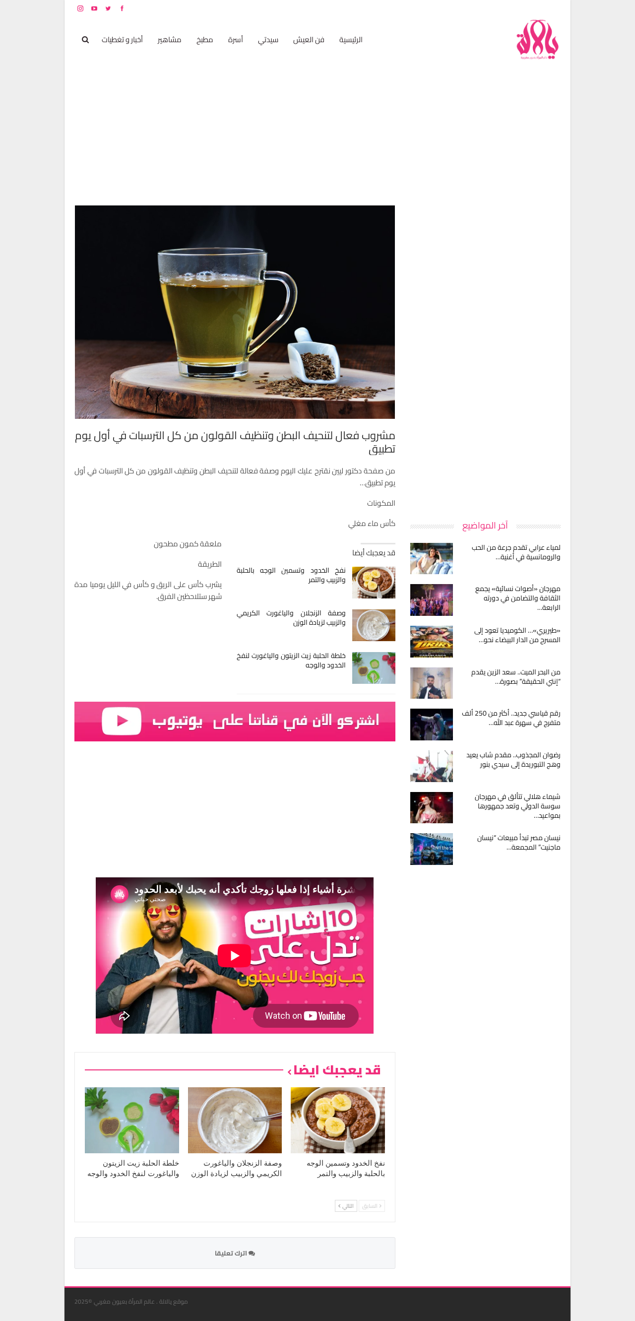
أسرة (235, 39)
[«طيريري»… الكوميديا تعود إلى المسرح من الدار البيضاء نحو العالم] (431, 642)
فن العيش (308, 39)
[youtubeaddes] (234, 721)
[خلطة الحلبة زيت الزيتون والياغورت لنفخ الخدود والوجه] (373, 668)
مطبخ (204, 39)
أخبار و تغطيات (122, 39)
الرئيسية (351, 39)
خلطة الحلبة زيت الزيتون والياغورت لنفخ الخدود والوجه (291, 660)
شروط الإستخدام (465, 8)
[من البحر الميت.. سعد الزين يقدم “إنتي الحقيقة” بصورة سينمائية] (431, 683)
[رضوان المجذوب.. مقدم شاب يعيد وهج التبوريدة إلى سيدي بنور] (431, 766)
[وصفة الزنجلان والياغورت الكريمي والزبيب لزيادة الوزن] (373, 625)
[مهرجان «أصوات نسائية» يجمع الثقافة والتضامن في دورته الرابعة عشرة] (431, 600)
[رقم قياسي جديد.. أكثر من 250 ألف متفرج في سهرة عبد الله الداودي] (431, 724)
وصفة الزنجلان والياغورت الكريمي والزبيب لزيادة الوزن (291, 617)
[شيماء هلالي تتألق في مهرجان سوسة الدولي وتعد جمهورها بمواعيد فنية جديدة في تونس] (431, 808)
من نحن (553, 8)
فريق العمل (525, 8)
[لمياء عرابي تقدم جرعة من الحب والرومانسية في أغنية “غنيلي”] (431, 559)
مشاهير (170, 39)
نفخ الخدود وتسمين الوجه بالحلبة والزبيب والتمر (291, 575)
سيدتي (268, 39)
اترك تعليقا (232, 1253)
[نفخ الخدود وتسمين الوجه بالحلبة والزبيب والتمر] (373, 582)
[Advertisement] (486, 354)
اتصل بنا (497, 8)
